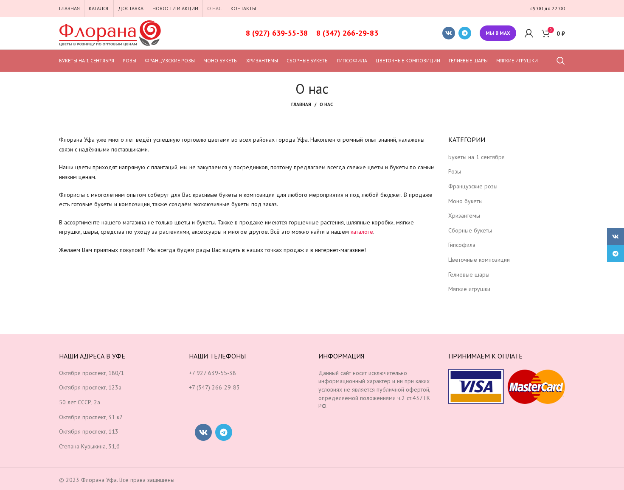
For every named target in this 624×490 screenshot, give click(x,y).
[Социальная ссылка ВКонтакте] (448, 33)
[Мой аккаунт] (528, 33)
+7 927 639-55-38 (212, 373)
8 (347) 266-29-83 (347, 33)
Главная (301, 104)
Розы (454, 171)
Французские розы (473, 186)
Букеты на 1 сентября (476, 157)
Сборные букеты (470, 230)
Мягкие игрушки (469, 289)
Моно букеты (465, 201)
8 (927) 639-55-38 (277, 33)
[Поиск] (560, 60)
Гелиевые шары (468, 274)
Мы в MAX (498, 33)
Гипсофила (461, 245)
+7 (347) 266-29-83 (214, 387)
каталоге (362, 231)
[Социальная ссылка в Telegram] (464, 33)
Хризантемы (464, 215)
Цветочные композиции (479, 259)
